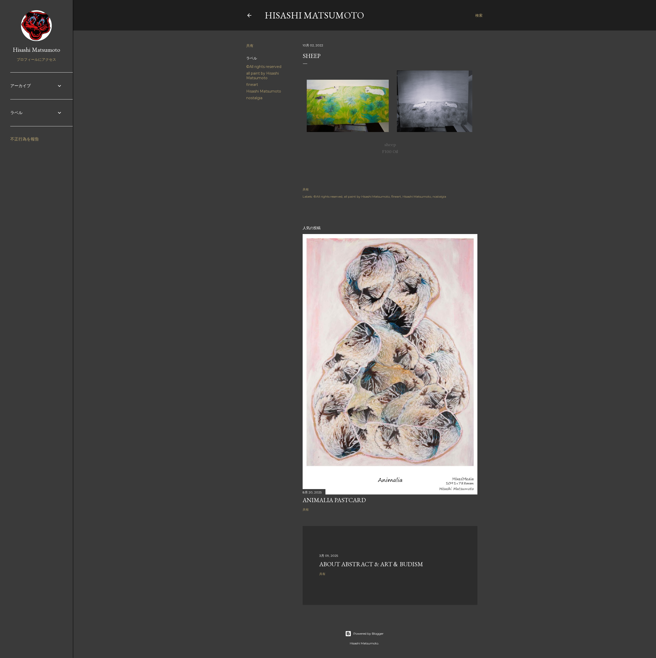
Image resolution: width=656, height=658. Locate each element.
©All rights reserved (263, 66)
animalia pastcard (334, 500)
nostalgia (254, 98)
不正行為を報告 (24, 139)
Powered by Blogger (368, 633)
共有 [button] (249, 45)
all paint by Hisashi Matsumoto (262, 75)
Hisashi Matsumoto (314, 15)
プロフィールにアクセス (36, 59)
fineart (252, 84)
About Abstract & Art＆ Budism (371, 564)
